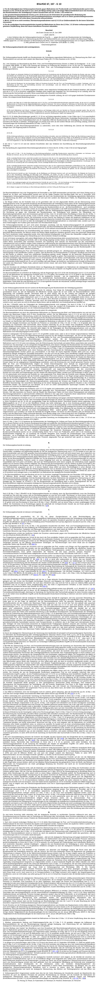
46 (84, 978)
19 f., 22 (55, 951)
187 (92, 588)
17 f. (74, 563)
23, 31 (76, 978)
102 (37, 559)
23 (47, 505)
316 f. (45, 586)
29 (44, 575)
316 (53, 575)
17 (46, 559)
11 (33, 535)
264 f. (44, 571)
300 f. (34, 544)
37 (23, 523)
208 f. (16, 571)
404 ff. (36, 575)
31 (22, 949)
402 (33, 740)
